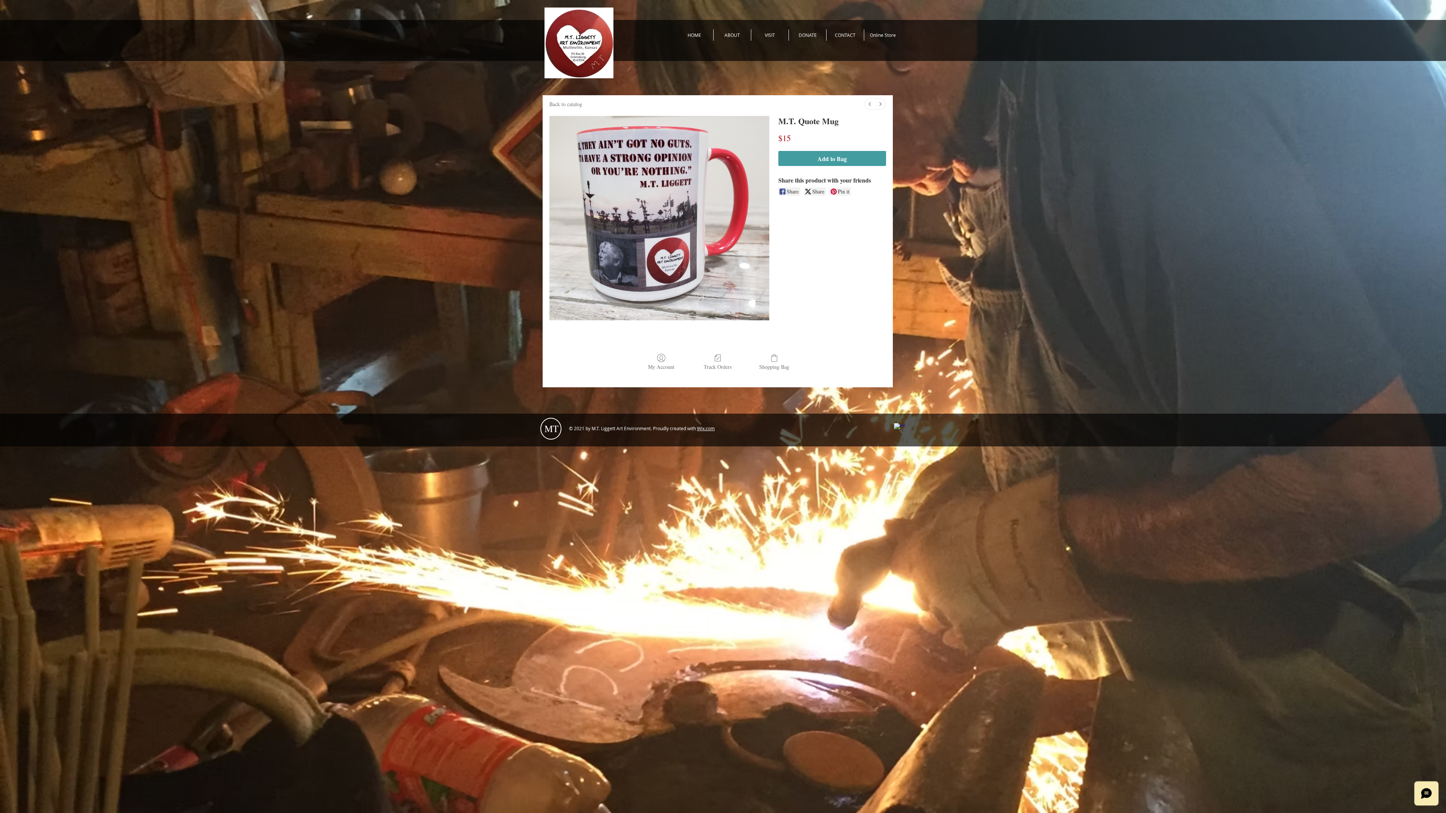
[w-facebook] (899, 428)
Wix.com (706, 428)
